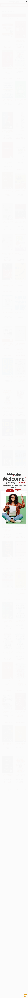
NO (18, 490)
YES (10, 490)
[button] (25, 995)
